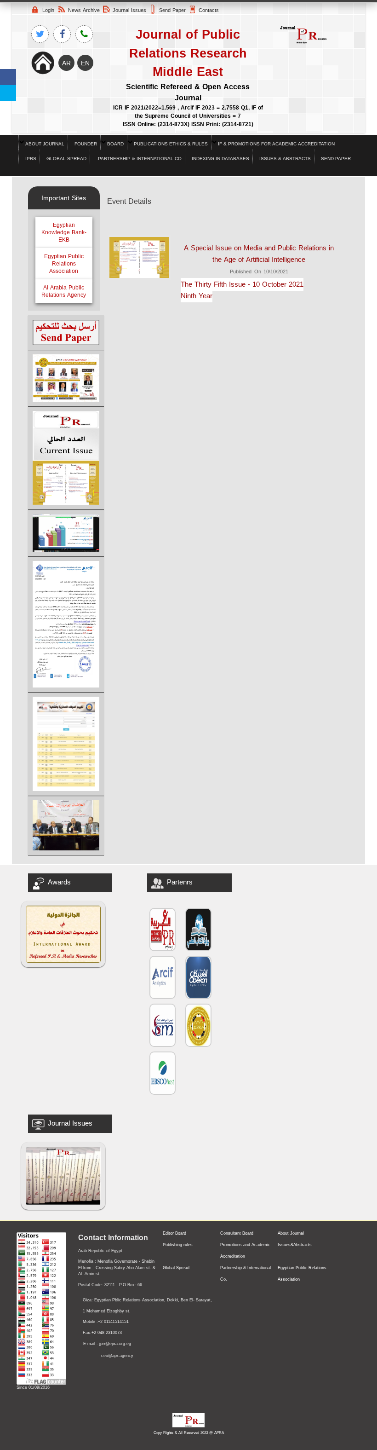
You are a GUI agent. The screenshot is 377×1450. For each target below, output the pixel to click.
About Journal (44, 143)
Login (48, 10)
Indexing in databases (220, 158)
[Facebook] (8, 77)
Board (115, 143)
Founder (85, 143)
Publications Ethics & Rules (171, 143)
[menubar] (188, 149)
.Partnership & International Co (139, 158)
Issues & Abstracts (285, 158)
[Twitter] (8, 93)
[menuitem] (43, 142)
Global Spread (66, 158)
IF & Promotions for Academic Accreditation (276, 143)
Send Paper (336, 158)
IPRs (30, 158)
